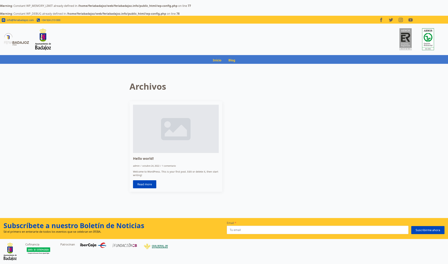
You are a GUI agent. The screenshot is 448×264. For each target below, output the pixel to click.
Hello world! (143, 158)
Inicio (217, 60)
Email (231, 223)
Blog (231, 60)
